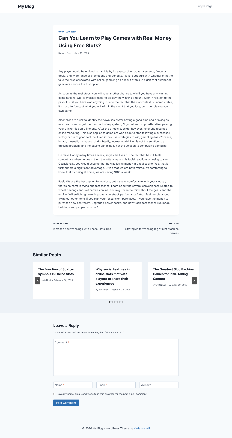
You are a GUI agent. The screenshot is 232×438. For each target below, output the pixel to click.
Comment (62, 342)
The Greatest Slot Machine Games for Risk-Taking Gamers (173, 274)
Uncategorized (67, 32)
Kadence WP (142, 428)
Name (60, 385)
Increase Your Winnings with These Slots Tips (82, 226)
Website (146, 385)
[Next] (194, 280)
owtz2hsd (66, 53)
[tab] (109, 302)
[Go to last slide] (37, 280)
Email (102, 385)
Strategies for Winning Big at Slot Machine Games (152, 228)
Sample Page (204, 6)
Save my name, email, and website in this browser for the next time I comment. (102, 393)
